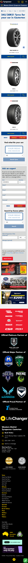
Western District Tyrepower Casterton (15, 5)
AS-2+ (14, 89)
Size (3, 180)
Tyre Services (5, 498)
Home (4, 11)
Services (4, 493)
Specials (4, 504)
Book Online (6, 508)
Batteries (4, 495)
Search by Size (6, 479)
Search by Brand (6, 481)
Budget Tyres (5, 526)
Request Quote (7, 258)
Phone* (4, 190)
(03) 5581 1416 (10, 440)
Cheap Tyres (5, 528)
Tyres (3, 475)
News (3, 515)
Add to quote (10, 56)
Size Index (4, 522)
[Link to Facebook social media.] (14, 559)
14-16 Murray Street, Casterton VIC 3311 (15, 436)
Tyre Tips (4, 485)
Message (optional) (7, 240)
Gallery (4, 513)
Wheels (4, 487)
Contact (4, 506)
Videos (4, 517)
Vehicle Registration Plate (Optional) (8, 234)
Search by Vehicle (6, 477)
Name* (4, 185)
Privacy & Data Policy (10, 555)
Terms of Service (20, 253)
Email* (4, 195)
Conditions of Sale (20, 555)
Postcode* (5, 200)
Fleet (3, 510)
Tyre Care (4, 483)
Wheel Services (6, 500)
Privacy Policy (9, 253)
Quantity (21, 180)
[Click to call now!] (18, 2)
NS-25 (14, 127)
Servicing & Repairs (7, 497)
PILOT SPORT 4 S (14, 50)
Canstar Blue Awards (7, 524)
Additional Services (7, 502)
